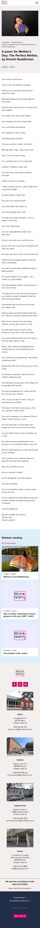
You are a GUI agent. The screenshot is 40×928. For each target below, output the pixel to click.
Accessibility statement (19, 901)
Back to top (19, 916)
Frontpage (5, 42)
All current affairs (9, 543)
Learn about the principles (19, 888)
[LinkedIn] (25, 684)
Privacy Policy (19, 898)
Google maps (20, 723)
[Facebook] (14, 684)
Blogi (12, 67)
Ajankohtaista (17, 42)
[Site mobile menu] (36, 2)
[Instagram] (20, 684)
